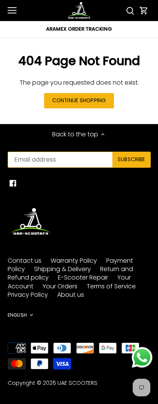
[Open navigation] (12, 10)
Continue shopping (79, 100)
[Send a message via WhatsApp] (142, 357)
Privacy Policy (28, 294)
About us (70, 294)
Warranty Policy (74, 260)
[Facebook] (13, 183)
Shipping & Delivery (62, 269)
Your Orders (60, 286)
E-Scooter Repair (83, 277)
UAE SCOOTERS (77, 383)
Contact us (24, 260)
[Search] (130, 10)
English (17, 315)
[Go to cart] (143, 10)
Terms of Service (111, 286)
